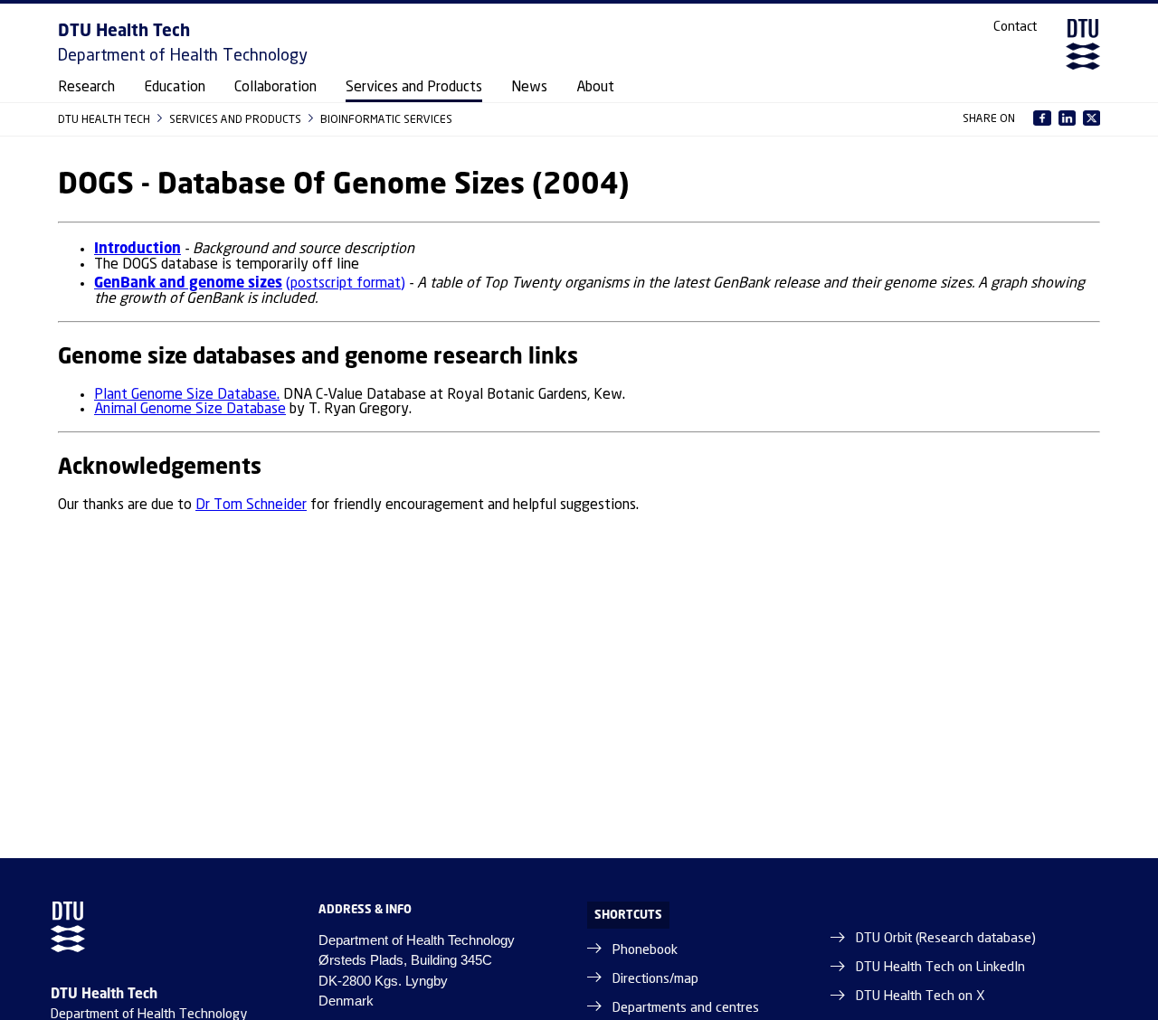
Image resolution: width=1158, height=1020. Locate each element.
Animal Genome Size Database (190, 409)
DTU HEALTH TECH (105, 119)
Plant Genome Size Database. (187, 394)
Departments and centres (685, 1008)
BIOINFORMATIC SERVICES (386, 119)
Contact (1015, 27)
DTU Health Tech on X (920, 996)
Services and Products (414, 87)
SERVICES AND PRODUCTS (236, 119)
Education (174, 87)
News (529, 87)
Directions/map (655, 979)
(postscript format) (345, 283)
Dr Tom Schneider (251, 505)
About (595, 87)
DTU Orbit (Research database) (946, 938)
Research (86, 87)
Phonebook (645, 950)
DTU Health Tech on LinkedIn (940, 967)
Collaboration (275, 87)
